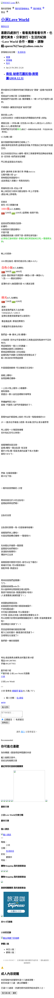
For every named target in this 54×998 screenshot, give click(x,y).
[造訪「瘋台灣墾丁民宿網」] (10, 938)
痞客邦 (15, 691)
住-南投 (20, 698)
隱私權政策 (45, 960)
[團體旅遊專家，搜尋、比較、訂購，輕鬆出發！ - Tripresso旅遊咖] (16, 916)
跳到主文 (5, 26)
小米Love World (15, 19)
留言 (21, 691)
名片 (8, 63)
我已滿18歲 (6, 993)
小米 (3, 676)
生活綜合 (22, 52)
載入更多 (5, 707)
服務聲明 (27, 963)
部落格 (9, 60)
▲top (3, 702)
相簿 (8, 57)
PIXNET (12, 960)
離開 (14, 993)
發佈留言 (5, 723)
